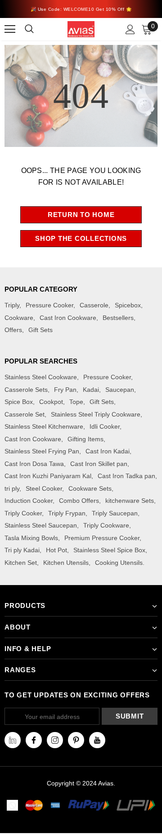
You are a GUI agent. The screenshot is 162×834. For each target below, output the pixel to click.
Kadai (91, 389)
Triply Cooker (23, 513)
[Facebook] (34, 740)
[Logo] (81, 29)
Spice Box (18, 401)
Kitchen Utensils (66, 562)
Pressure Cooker (49, 305)
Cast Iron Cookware (68, 317)
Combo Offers (79, 500)
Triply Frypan (67, 513)
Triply (11, 305)
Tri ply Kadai (22, 550)
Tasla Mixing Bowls (31, 537)
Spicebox (128, 305)
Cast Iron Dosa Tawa (34, 463)
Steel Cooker (44, 488)
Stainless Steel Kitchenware (43, 426)
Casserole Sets (26, 389)
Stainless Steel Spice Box (109, 550)
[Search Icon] (35, 29)
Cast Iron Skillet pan (98, 463)
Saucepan (119, 389)
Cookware (18, 317)
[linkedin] (12, 740)
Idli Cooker (105, 426)
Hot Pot (56, 550)
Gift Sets (40, 329)
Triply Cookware (106, 525)
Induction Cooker (28, 500)
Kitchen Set (20, 562)
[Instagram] (55, 740)
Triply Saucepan (115, 513)
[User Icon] (130, 29)
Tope (76, 401)
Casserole (94, 305)
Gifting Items (86, 439)
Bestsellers (118, 317)
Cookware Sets (90, 488)
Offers (13, 329)
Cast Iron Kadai (108, 451)
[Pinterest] (76, 740)
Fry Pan (65, 389)
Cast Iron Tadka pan (126, 475)
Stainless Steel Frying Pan (41, 451)
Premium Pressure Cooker (102, 537)
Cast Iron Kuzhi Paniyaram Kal (47, 475)
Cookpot (51, 401)
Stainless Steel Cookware (40, 377)
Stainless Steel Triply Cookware (95, 414)
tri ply (11, 488)
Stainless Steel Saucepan (40, 525)
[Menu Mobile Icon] (9, 29)
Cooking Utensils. (119, 562)
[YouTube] (97, 740)
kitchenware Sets (129, 500)
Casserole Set (24, 414)
